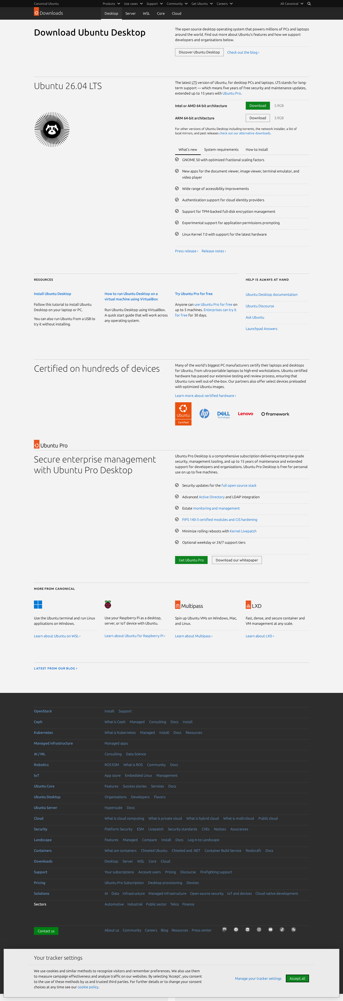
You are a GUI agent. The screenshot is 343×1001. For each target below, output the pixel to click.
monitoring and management (216, 508)
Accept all (297, 978)
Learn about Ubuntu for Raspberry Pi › (135, 636)
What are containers (121, 850)
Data (115, 893)
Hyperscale (113, 808)
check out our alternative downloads (244, 133)
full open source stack (239, 485)
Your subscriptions (119, 872)
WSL (146, 13)
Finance (188, 904)
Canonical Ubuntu (46, 3)
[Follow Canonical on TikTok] (283, 930)
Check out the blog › (243, 52)
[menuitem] (292, 3)
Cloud (176, 13)
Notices (220, 829)
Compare (149, 840)
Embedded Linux (138, 775)
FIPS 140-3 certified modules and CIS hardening (219, 519)
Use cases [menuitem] (131, 3)
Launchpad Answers (261, 329)
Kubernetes (43, 732)
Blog (164, 930)
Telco (174, 904)
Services (157, 786)
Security (40, 829)
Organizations (116, 797)
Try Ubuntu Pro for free (194, 294)
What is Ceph (115, 722)
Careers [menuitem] (222, 3)
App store (113, 775)
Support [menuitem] (152, 3)
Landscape (43, 840)
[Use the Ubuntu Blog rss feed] (294, 930)
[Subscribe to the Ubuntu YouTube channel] (271, 930)
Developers (140, 797)
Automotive (114, 904)
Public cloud (268, 818)
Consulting (157, 722)
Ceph (38, 722)
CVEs (206, 829)
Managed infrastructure (53, 743)
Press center (202, 930)
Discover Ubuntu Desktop (199, 52)
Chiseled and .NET (186, 850)
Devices (193, 883)
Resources (194, 732)
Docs (174, 722)
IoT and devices (239, 893)
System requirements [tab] (221, 149)
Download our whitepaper (237, 560)
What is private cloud (165, 818)
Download (258, 105)
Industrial (135, 904)
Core (161, 13)
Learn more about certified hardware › (205, 395)
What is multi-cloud (238, 818)
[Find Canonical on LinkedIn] (248, 930)
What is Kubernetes (120, 732)
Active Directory (212, 497)
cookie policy (88, 987)
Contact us (46, 931)
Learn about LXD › (260, 636)
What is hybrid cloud (202, 818)
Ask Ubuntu (255, 317)
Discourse (188, 872)
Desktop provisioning (165, 883)
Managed (137, 722)
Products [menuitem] (109, 3)
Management (167, 775)
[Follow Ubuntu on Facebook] (237, 930)
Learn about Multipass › (193, 636)
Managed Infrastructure (167, 893)
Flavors (160, 797)
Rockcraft (253, 850)
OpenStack (43, 711)
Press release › (186, 251)
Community (156, 765)
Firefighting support (216, 872)
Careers (151, 930)
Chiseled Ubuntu (154, 850)
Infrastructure (134, 893)
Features (112, 786)
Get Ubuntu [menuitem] (200, 3)
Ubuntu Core (44, 786)
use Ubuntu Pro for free (213, 304)
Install (109, 711)
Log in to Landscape (203, 840)
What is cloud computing (124, 818)
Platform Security (119, 829)
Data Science (136, 754)
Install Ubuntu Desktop (52, 294)
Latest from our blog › (55, 668)
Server (130, 13)
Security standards (182, 829)
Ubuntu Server (45, 808)
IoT (36, 775)
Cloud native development (276, 893)
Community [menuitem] (175, 3)
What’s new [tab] (188, 149)
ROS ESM (112, 765)
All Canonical (289, 3)
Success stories (135, 786)
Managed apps (116, 743)
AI (106, 893)
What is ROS (133, 765)
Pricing (170, 872)
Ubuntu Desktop (47, 797)
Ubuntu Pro (232, 93)
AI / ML (39, 754)
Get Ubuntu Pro (191, 560)
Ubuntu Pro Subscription (124, 883)
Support (125, 711)
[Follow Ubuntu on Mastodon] (225, 930)
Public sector (156, 904)
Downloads (43, 861)
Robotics (41, 765)
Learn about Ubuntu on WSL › (57, 636)
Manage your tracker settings (258, 978)
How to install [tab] (257, 149)
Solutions (41, 893)
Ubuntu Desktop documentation (272, 294)
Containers (43, 850)
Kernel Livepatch (243, 531)
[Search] (309, 3)
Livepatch (156, 829)
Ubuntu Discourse (260, 306)
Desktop (111, 13)
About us (112, 930)
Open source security (207, 893)
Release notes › (214, 251)
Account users (149, 872)
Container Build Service (223, 850)
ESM (140, 829)
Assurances (239, 829)
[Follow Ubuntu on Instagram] (260, 930)
